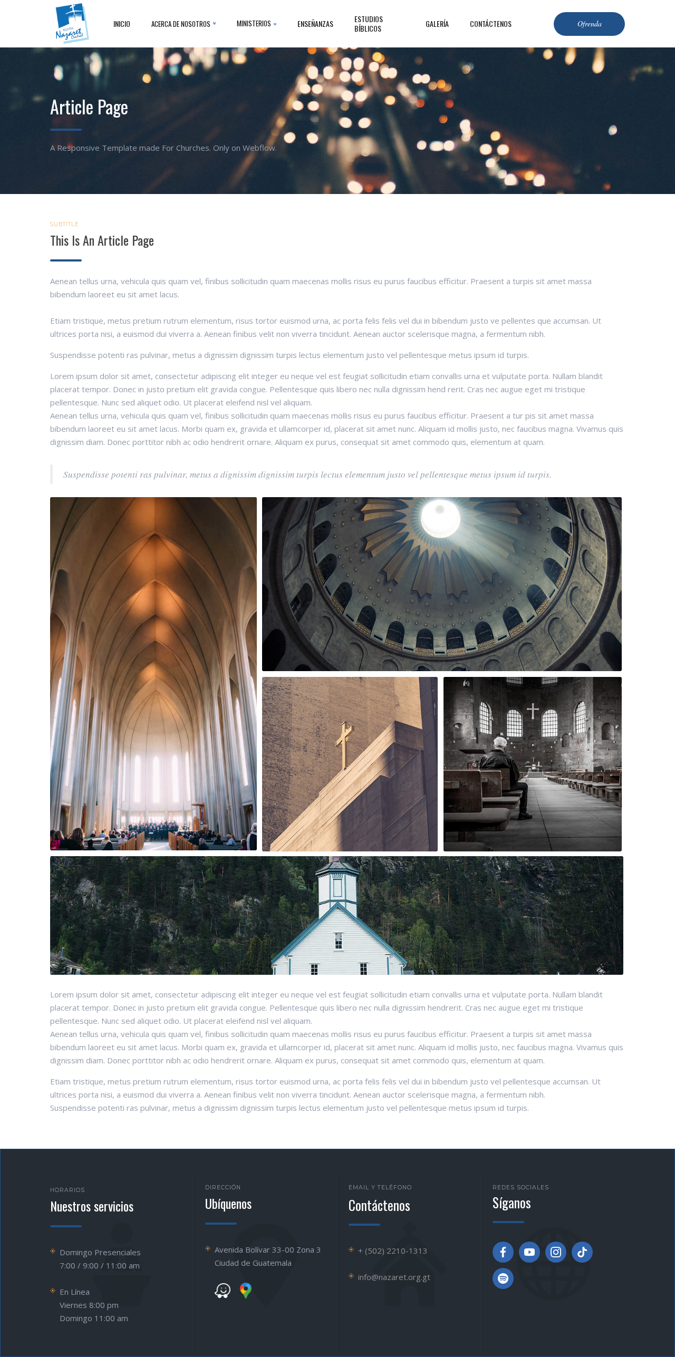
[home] (71, 23)
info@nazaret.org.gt (394, 1277)
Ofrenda (589, 23)
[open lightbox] (153, 673)
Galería (437, 23)
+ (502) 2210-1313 (393, 1250)
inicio (121, 23)
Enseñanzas (315, 23)
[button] (183, 23)
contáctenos (491, 23)
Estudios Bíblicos (368, 23)
